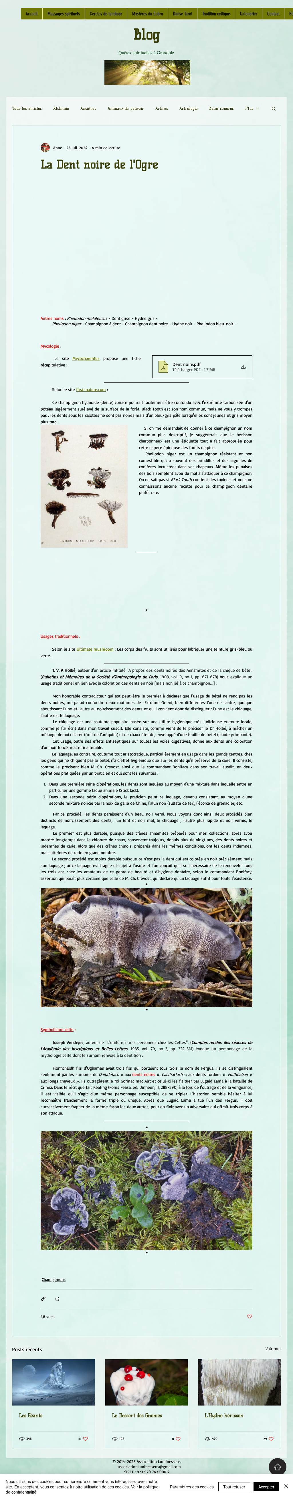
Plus (249, 108)
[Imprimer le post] (57, 1298)
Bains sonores (221, 108)
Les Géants (30, 1415)
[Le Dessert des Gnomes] (146, 1382)
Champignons (54, 1279)
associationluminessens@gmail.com (149, 1466)
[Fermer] (286, 1486)
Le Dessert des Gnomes (137, 1415)
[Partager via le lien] (43, 1298)
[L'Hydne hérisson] (239, 1382)
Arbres (161, 108)
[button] (273, 108)
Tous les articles (27, 108)
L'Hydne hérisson (224, 1415)
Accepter (266, 1487)
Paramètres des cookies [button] (192, 1487)
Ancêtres (88, 108)
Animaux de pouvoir (126, 108)
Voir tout (273, 1348)
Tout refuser (234, 1487)
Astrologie (188, 108)
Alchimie (61, 108)
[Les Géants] (53, 1382)
